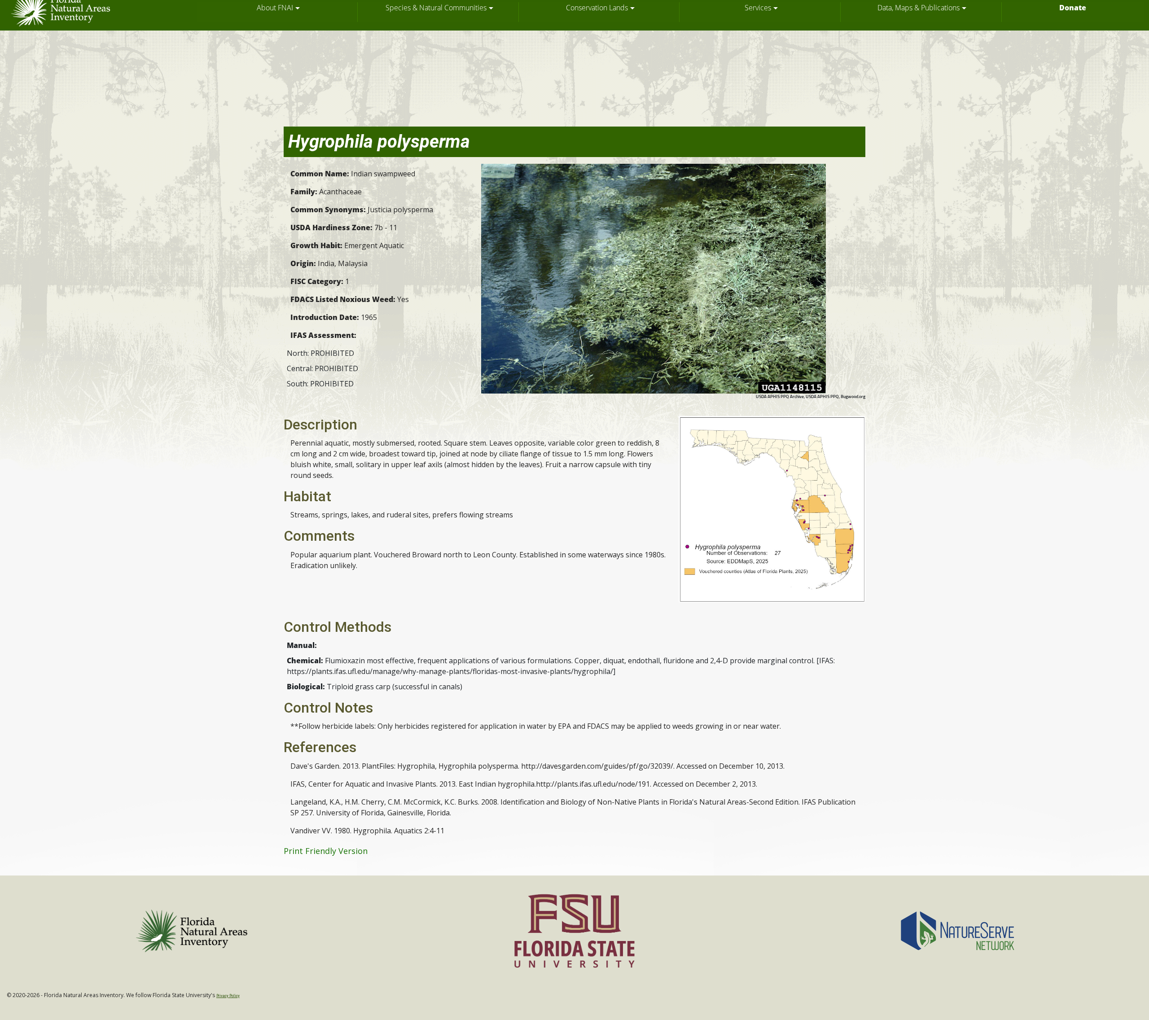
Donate (1072, 8)
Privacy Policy (228, 996)
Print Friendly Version (326, 850)
